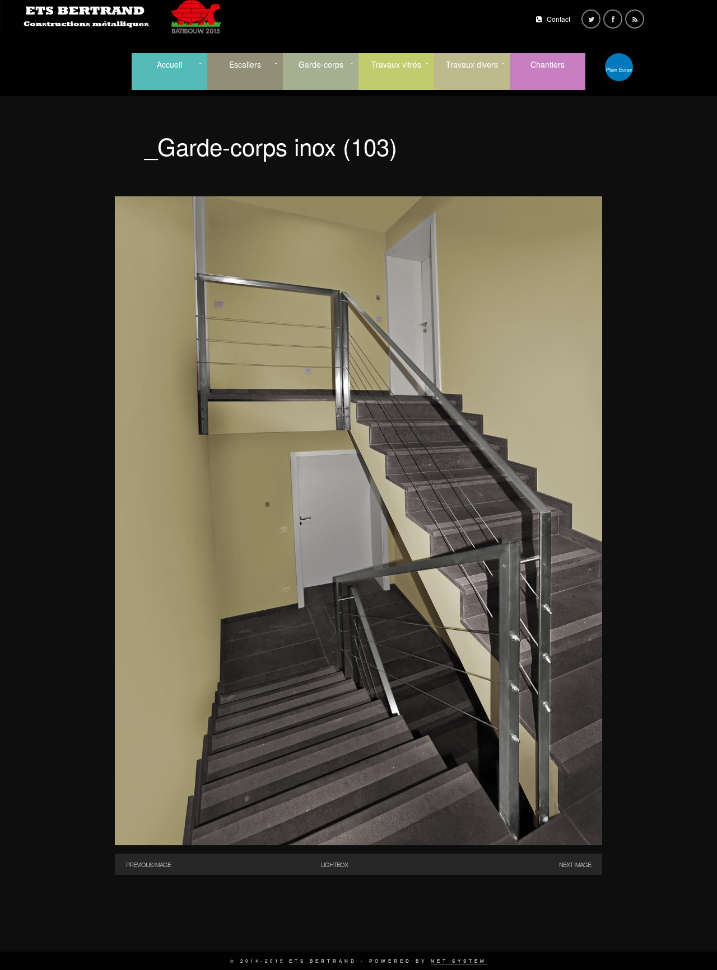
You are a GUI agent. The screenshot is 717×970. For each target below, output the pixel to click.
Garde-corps (321, 64)
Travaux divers (472, 64)
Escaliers (245, 64)
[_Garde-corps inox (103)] (358, 842)
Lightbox (334, 864)
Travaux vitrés (396, 64)
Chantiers (547, 64)
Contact (558, 18)
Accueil (169, 64)
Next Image (575, 864)
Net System (459, 961)
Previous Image (148, 864)
